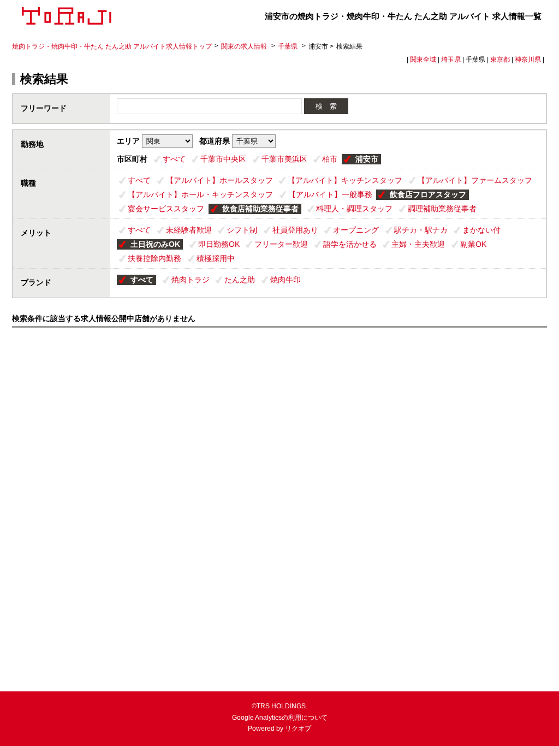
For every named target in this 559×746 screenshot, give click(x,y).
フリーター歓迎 (281, 244)
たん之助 (239, 279)
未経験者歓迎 (189, 230)
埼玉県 (451, 59)
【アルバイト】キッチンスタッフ (345, 180)
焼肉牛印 (285, 279)
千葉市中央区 (223, 159)
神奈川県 (528, 59)
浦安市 (366, 159)
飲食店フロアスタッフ (428, 194)
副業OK (473, 244)
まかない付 (481, 230)
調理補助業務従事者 (442, 208)
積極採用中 (216, 258)
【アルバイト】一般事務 (330, 194)
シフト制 (242, 230)
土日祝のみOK (155, 244)
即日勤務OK (219, 244)
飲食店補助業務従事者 (260, 208)
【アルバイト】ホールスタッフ (219, 180)
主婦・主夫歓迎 (418, 244)
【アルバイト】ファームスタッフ (475, 180)
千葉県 (288, 46)
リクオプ (298, 728)
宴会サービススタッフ (166, 208)
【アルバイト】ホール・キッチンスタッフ (200, 194)
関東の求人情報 (245, 46)
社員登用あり (295, 230)
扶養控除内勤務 (154, 258)
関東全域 (423, 59)
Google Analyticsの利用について (280, 717)
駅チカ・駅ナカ (421, 230)
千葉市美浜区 (284, 159)
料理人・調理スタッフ (354, 208)
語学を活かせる (350, 244)
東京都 (500, 59)
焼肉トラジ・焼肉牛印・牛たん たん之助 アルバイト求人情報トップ (112, 46)
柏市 (329, 159)
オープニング (356, 230)
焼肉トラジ (190, 279)
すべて (174, 159)
